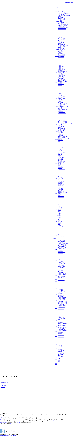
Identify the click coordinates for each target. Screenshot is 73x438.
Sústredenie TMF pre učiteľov (63, 25)
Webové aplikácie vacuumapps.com (6, 435)
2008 (56, 340)
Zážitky (59, 214)
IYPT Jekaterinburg (61, 304)
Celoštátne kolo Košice (61, 246)
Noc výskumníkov (61, 147)
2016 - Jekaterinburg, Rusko (60, 98)
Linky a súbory (3, 383)
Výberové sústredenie (61, 19)
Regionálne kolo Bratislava (62, 323)
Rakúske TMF (60, 47)
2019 (56, 281)
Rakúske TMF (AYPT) (62, 80)
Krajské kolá (60, 43)
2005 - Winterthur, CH (59, 185)
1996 (56, 235)
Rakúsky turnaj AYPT (61, 18)
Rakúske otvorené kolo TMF (62, 136)
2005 (56, 352)
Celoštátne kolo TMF (61, 44)
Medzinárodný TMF (61, 105)
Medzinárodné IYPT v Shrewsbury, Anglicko (65, 123)
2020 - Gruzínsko (58, 62)
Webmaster (14, 435)
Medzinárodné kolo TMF (62, 327)
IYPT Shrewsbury (61, 316)
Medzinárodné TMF (61, 48)
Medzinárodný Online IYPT (62, 71)
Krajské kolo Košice (61, 68)
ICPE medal (60, 324)
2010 (56, 334)
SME (11, 423)
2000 (56, 364)
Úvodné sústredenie (61, 14)
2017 (56, 294)
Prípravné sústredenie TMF (62, 122)
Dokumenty (57, 369)
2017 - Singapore (58, 90)
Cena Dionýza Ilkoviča (61, 291)
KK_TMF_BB (60, 251)
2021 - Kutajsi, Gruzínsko (59, 56)
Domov (54, 5)
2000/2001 (18, 422)
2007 (56, 344)
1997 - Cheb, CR (58, 230)
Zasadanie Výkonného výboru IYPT (64, 118)
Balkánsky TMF (60, 289)
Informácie (59, 155)
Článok (1, 419)
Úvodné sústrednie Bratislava (62, 244)
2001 (56, 363)
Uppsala (59, 361)
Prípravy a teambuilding (62, 252)
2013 (56, 320)
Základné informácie (4, 382)
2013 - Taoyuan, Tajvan (59, 124)
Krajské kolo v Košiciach (62, 29)
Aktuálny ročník (56, 7)
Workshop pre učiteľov (61, 256)
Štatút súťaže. (2, 417)
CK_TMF (59, 254)
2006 (56, 348)
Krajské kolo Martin (61, 67)
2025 (56, 249)
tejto (12, 415)
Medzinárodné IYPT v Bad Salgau (63, 138)
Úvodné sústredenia (61, 92)
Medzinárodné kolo (61, 97)
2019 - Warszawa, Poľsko (59, 72)
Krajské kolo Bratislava (62, 66)
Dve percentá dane (61, 77)
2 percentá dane (60, 86)
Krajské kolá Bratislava (61, 75)
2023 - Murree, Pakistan (59, 40)
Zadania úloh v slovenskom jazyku (63, 13)
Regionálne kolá (60, 127)
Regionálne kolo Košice (62, 325)
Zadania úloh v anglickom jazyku (61, 8)
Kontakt (54, 371)
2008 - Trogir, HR (58, 163)
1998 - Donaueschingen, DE (60, 226)
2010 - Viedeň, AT (58, 145)
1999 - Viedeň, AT (58, 221)
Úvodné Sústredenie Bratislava (63, 313)
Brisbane (59, 358)
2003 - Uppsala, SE (58, 198)
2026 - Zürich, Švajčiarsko (59, 11)
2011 (56, 331)
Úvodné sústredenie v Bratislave (63, 303)
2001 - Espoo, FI (58, 209)
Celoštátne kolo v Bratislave (62, 301)
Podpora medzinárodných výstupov (64, 15)
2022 (56, 268)
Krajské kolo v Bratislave (62, 28)
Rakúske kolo (60, 151)
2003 (56, 359)
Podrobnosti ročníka (61, 236)
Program (59, 211)
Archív (54, 10)
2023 (56, 260)
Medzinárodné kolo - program (63, 192)
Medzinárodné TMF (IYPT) (62, 81)
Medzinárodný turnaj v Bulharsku (63, 45)
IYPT (59, 61)
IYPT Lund (60, 250)
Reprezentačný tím (61, 196)
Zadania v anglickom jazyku (62, 22)
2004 (56, 357)
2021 (56, 275)
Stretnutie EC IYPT (61, 312)
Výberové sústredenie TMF (62, 121)
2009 (56, 336)
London (59, 360)
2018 (56, 288)
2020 (56, 279)
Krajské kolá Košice (61, 76)
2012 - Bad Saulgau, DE (59, 131)
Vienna (59, 355)
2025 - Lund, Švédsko (59, 21)
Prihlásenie (71, 2)
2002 (56, 362)
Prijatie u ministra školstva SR (63, 315)
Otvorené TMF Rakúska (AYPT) (63, 103)
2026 (56, 239)
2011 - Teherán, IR (58, 139)
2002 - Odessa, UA (58, 203)
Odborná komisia (58, 368)
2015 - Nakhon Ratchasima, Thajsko (61, 106)
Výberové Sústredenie (61, 267)
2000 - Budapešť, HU (59, 215)
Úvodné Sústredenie (61, 265)
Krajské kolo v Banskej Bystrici (63, 27)
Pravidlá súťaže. (2, 418)
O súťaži (54, 366)
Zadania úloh (60, 33)
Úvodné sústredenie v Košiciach (63, 302)
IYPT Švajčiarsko (61, 242)
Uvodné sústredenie (61, 335)
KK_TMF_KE (60, 253)
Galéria (54, 238)
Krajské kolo (60, 16)
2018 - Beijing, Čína (58, 82)
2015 (56, 308)
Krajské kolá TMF (61, 26)
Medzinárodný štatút (3, 422)
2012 (56, 326)
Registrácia (67, 2)
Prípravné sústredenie (61, 176)
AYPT (59, 271)
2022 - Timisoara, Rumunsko (60, 49)
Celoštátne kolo (60, 17)
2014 (56, 314)
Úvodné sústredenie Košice (62, 247)
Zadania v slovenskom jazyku (63, 24)
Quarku (50, 420)
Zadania (59, 133)
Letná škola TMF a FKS (62, 113)
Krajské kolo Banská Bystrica (63, 243)
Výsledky (59, 213)
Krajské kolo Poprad (61, 69)
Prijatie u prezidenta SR (62, 319)
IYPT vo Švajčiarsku (61, 20)
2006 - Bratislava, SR (59, 178)
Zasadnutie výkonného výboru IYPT (64, 109)
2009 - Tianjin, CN (58, 154)
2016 (56, 300)
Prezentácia (2, 421)
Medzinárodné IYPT (61, 39)
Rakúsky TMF (60, 290)
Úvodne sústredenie (61, 338)
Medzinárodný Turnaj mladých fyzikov (64, 89)
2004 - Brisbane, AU (59, 193)
